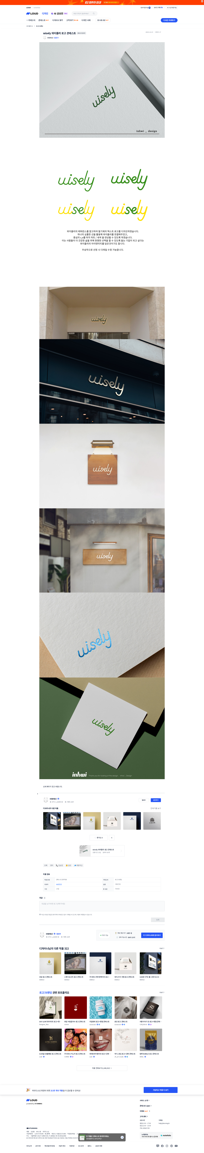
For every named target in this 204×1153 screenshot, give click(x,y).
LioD (40, 1057)
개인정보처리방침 (50, 1146)
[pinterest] (171, 1145)
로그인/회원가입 (172, 8)
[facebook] (162, 1145)
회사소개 (29, 1146)
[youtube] (176, 1145)
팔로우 (56, 37)
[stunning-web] (31, 1128)
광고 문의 (81, 1146)
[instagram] (167, 1145)
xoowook (92, 1024)
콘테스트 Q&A (145, 1106)
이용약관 (71, 1146)
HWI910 (53, 798)
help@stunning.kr (164, 1123)
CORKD (66, 1057)
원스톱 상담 (103, 20)
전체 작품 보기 (156, 808)
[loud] (28, 7)
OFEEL (142, 1057)
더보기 (161, 948)
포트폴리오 (29, 26)
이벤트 (144, 1111)
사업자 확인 (62, 1146)
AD (202, 1)
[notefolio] (37, 7)
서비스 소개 (144, 1100)
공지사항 (37, 1146)
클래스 (89, 1146)
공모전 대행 (98, 1146)
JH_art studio (119, 1057)
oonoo (66, 1024)
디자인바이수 (143, 1024)
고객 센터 (143, 1116)
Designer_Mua (44, 1024)
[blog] (157, 1145)
